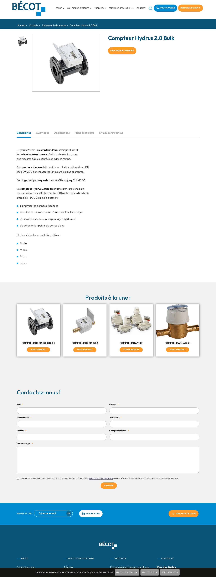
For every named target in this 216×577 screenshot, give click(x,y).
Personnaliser (170, 572)
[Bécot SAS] (28, 8)
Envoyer (108, 488)
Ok (69, 516)
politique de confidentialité (100, 481)
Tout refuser (149, 572)
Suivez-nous (93, 516)
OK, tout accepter (127, 572)
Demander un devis (122, 51)
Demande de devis (190, 8)
